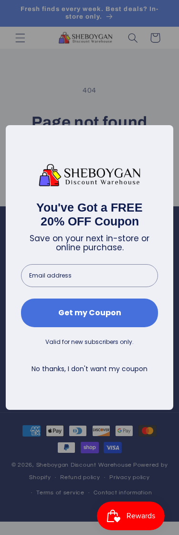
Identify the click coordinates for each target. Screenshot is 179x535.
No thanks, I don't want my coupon (89, 369)
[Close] (161, 136)
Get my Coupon (89, 312)
